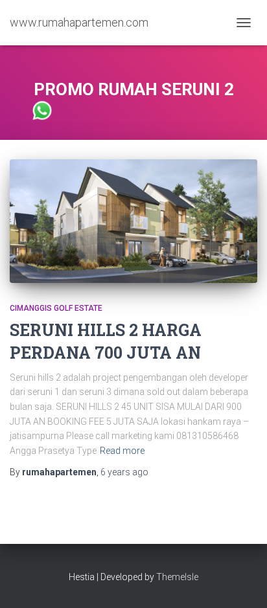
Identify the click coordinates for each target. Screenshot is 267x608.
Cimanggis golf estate (56, 308)
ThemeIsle (177, 577)
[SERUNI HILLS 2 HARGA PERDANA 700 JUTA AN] (133, 221)
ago (124, 472)
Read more (122, 450)
